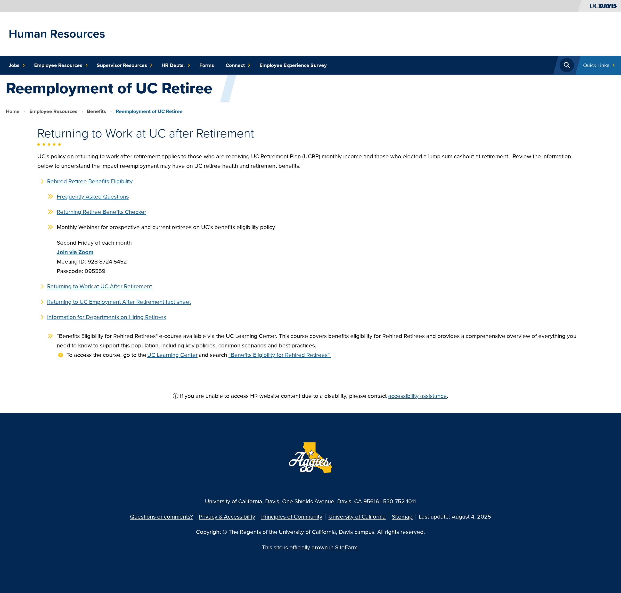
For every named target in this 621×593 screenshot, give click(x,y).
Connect (235, 65)
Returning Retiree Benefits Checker (101, 212)
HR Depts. (173, 65)
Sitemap (402, 516)
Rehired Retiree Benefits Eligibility (90, 181)
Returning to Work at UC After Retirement (99, 286)
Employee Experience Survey (293, 65)
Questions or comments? (161, 516)
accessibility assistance (417, 396)
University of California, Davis (242, 501)
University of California (357, 516)
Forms (206, 65)
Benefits (96, 111)
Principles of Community (291, 516)
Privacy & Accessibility (227, 516)
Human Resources (57, 33)
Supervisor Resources (122, 65)
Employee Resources (58, 65)
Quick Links (596, 65)
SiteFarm (346, 547)
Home (13, 111)
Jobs (14, 65)
